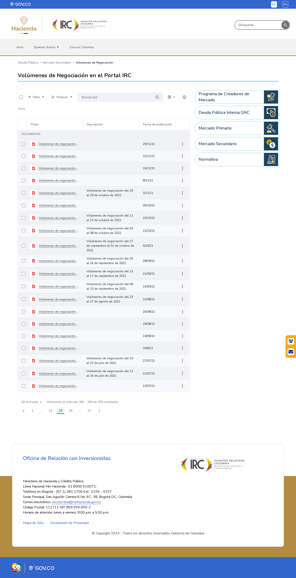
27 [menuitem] (91, 411)
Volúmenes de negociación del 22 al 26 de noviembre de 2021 (59, 144)
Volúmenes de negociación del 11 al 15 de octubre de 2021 (59, 218)
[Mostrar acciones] (182, 144)
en (285, 4)
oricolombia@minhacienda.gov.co (76, 502)
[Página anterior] (24, 410)
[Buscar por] (157, 97)
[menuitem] (20, 47)
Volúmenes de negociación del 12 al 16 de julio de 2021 (59, 373)
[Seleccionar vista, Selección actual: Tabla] (171, 97)
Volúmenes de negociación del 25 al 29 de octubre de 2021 (59, 193)
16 (72, 411)
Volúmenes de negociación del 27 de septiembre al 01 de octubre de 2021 (59, 246)
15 (62, 411)
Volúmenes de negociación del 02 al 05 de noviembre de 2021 (59, 180)
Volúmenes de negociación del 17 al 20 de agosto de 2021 (59, 312)
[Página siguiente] (99, 410)
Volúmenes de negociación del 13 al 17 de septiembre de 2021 (59, 274)
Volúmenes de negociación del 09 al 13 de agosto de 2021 (59, 324)
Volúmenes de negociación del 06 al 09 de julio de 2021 (59, 386)
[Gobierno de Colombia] (21, 4)
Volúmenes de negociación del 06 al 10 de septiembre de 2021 (59, 286)
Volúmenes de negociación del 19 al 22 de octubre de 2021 (59, 205)
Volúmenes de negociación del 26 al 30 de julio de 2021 (59, 348)
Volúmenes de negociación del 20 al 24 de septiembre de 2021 (59, 261)
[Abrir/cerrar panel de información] (184, 97)
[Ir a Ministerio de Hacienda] (24, 25)
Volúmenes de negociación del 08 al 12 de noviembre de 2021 (59, 168)
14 (52, 411)
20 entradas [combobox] (30, 402)
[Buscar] (285, 25)
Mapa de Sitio (33, 523)
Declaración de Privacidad (69, 523)
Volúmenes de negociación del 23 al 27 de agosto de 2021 (59, 299)
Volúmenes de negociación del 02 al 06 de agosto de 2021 (59, 336)
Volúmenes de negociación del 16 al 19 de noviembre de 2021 (59, 156)
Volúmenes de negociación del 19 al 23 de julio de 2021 (59, 361)
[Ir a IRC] (78, 25)
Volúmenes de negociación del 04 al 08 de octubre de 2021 (59, 231)
